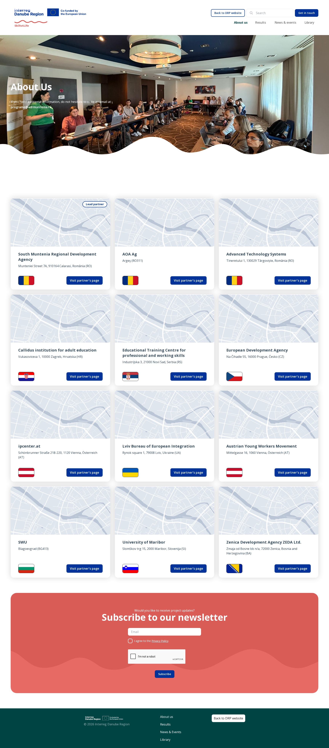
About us (241, 22)
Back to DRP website (227, 13)
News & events (285, 22)
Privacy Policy (160, 641)
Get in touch (306, 13)
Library (309, 22)
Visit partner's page (84, 280)
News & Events (170, 732)
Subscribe (164, 674)
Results (260, 22)
